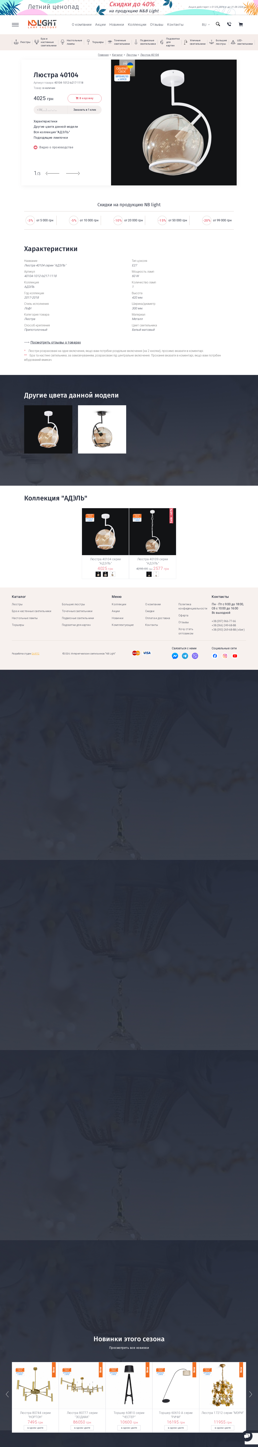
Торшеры (18, 624)
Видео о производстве (56, 147)
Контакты (175, 24)
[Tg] (185, 656)
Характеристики (45, 121)
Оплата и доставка (157, 618)
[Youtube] (235, 656)
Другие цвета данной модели (56, 126)
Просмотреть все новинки (129, 1348)
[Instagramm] (225, 656)
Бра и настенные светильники (31, 611)
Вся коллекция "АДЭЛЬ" (52, 132)
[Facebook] (175, 656)
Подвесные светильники (78, 618)
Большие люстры (73, 604)
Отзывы (156, 24)
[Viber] (195, 656)
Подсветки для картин (76, 624)
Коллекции (137, 24)
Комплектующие (123, 624)
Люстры (17, 604)
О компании (81, 24)
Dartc (35, 653)
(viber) (240, 629)
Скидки (149, 611)
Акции (100, 24)
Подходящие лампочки (51, 137)
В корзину (86, 98)
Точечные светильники (77, 611)
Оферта (183, 615)
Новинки (116, 24)
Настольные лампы (25, 618)
